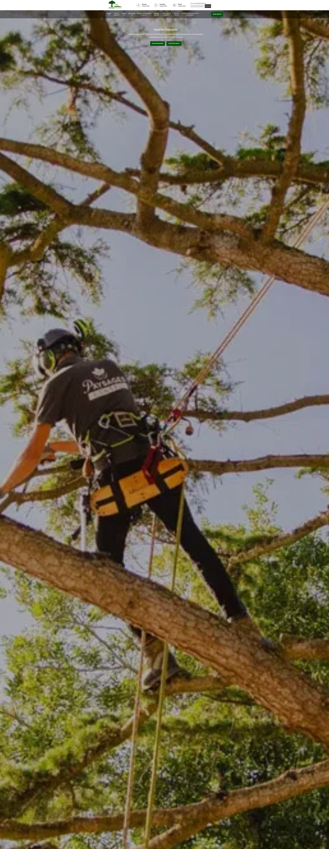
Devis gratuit (217, 14)
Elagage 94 (109, 14)
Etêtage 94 (124, 14)
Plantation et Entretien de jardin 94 (144, 14)
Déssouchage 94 (131, 14)
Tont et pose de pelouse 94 (167, 14)
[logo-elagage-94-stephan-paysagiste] (115, 5)
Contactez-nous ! (174, 43)
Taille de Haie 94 (176, 14)
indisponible (146, 6)
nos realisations (157, 43)
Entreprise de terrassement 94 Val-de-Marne (190, 14)
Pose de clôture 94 (116, 14)
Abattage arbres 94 (156, 14)
